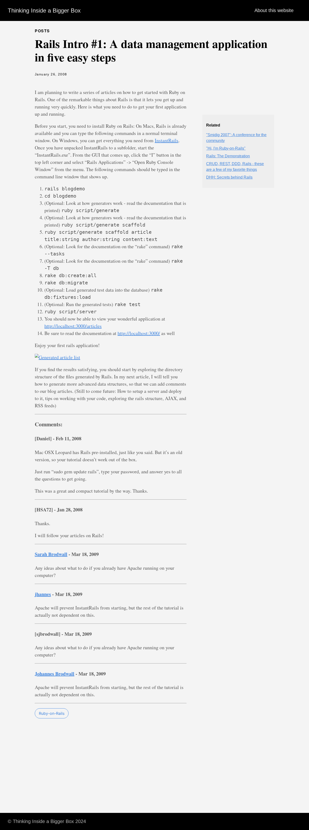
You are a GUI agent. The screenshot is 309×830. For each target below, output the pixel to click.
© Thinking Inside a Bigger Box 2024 (47, 821)
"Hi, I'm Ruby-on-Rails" (226, 148)
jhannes (43, 594)
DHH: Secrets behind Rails (229, 177)
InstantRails (166, 140)
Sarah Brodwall (51, 554)
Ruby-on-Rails (51, 713)
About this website (274, 10)
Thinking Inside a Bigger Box (44, 10)
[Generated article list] (57, 357)
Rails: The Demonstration (228, 156)
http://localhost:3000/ (139, 333)
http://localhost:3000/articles (73, 326)
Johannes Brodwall (54, 673)
